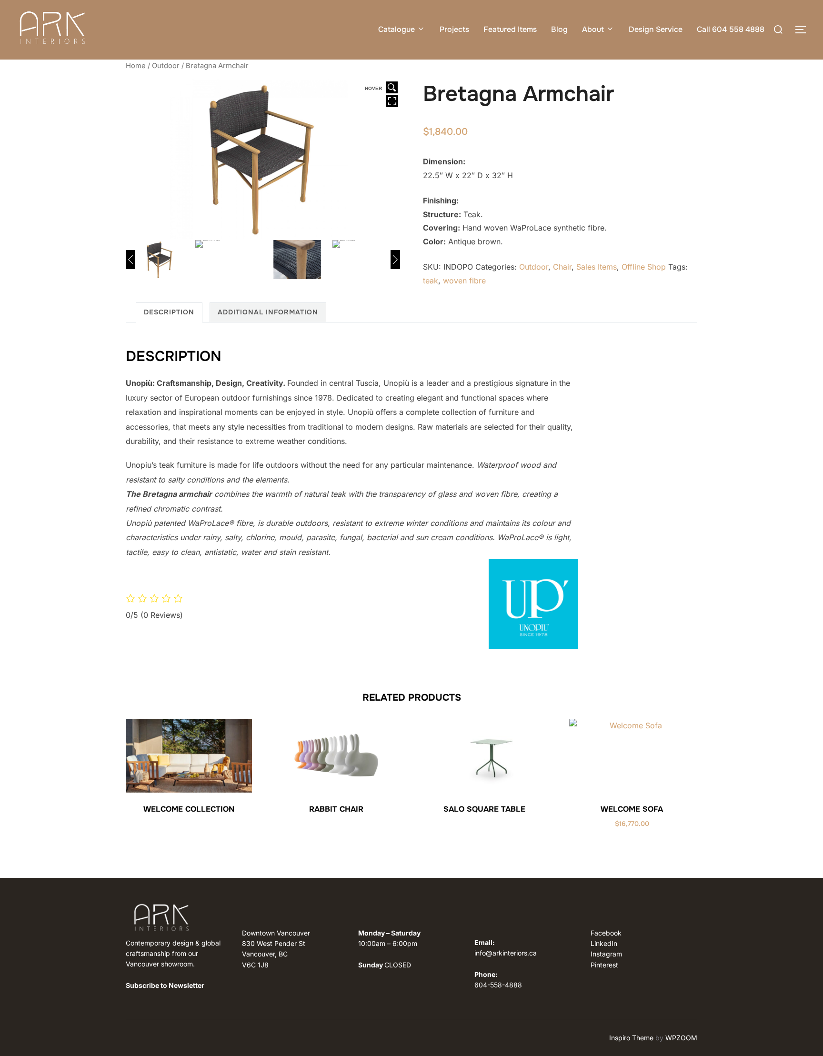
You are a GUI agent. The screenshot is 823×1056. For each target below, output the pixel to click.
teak (430, 280)
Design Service (655, 29)
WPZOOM (681, 1038)
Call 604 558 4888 (730, 29)
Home (136, 65)
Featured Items (510, 29)
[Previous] (130, 259)
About (593, 29)
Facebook (606, 933)
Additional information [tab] (268, 312)
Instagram (606, 954)
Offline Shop (644, 267)
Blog (559, 29)
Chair (562, 267)
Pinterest (604, 965)
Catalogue (396, 29)
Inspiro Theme (631, 1038)
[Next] (395, 259)
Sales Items (596, 267)
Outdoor (166, 65)
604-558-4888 (498, 985)
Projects (454, 29)
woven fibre (464, 280)
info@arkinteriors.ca (505, 953)
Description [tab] (169, 312)
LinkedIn (604, 943)
